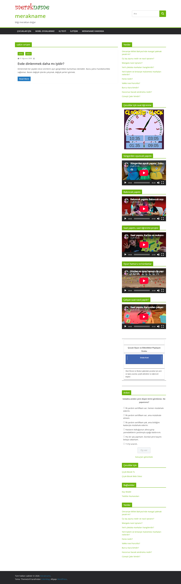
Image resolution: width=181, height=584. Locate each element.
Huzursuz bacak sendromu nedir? (137, 92)
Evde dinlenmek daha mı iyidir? (41, 63)
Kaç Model (126, 492)
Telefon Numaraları (130, 496)
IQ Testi (62, 31)
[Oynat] (125, 182)
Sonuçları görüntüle (144, 457)
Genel (21, 54)
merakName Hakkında (93, 31)
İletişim (74, 31)
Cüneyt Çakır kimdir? (131, 96)
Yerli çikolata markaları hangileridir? (138, 67)
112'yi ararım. (131, 444)
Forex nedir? (127, 79)
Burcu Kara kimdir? (130, 87)
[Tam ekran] (162, 182)
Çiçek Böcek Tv (128, 472)
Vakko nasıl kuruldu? (131, 83)
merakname (30, 15)
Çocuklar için (24, 31)
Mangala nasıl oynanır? (132, 63)
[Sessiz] (158, 182)
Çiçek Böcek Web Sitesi (132, 476)
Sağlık (28, 54)
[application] (144, 172)
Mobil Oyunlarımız (44, 31)
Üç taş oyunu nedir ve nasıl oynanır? (138, 58)
